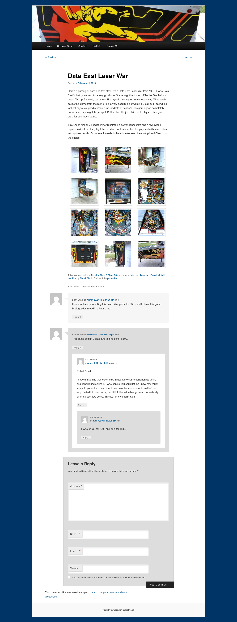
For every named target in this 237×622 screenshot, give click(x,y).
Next (188, 57)
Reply (77, 316)
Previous (50, 57)
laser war (144, 275)
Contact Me (112, 46)
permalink (112, 278)
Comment (76, 486)
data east (134, 275)
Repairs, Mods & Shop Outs (104, 275)
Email (75, 551)
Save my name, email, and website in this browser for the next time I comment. (109, 577)
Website (74, 568)
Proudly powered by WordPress (118, 609)
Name (75, 534)
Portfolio (97, 46)
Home (49, 46)
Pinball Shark (86, 278)
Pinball (153, 275)
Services (82, 46)
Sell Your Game (65, 46)
